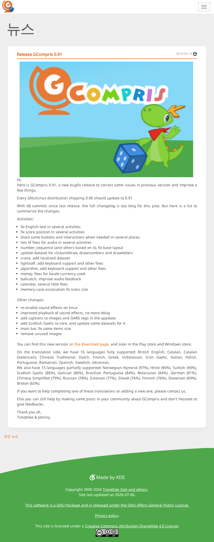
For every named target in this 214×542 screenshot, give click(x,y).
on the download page (89, 344)
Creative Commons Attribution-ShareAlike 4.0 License (131, 525)
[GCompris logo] (11, 6)
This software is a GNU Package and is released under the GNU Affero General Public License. (107, 505)
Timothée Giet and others (125, 489)
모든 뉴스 (11, 436)
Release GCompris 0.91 (39, 54)
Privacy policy (106, 515)
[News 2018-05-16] (195, 53)
